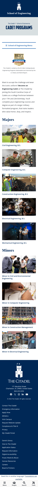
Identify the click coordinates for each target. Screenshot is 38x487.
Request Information (9, 451)
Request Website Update (11, 423)
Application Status (9, 447)
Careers (5, 464)
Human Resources (9, 461)
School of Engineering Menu (20, 45)
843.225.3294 (19, 391)
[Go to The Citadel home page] (19, 6)
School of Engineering (19, 13)
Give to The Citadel (9, 444)
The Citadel (15, 399)
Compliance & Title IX (10, 426)
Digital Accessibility (9, 454)
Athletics (5, 416)
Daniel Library (7, 440)
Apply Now (6, 412)
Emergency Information (11, 409)
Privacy (4, 429)
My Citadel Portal (8, 433)
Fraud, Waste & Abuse (10, 458)
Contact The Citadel (9, 406)
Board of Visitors (8, 468)
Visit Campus (7, 419)
